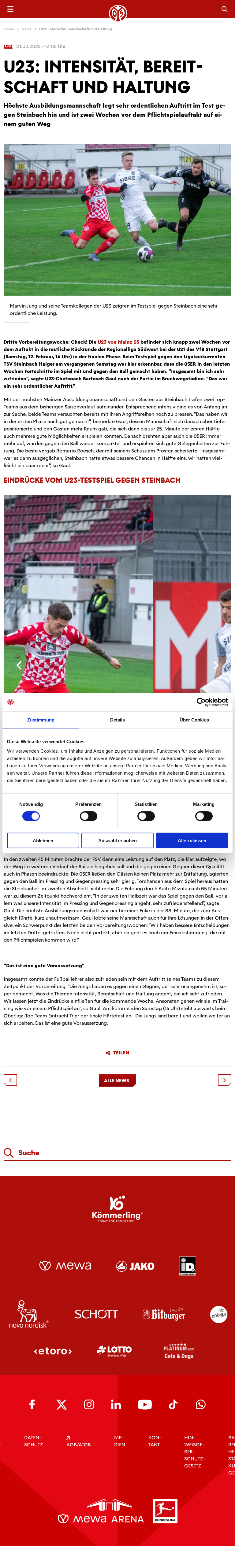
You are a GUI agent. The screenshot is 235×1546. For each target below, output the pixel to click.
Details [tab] (117, 719)
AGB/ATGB (78, 1444)
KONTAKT (154, 1441)
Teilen (121, 1052)
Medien (119, 1441)
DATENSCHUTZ (33, 1441)
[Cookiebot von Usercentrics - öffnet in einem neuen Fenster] (201, 702)
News (27, 29)
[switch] (88, 816)
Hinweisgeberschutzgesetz (194, 1451)
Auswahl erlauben (117, 840)
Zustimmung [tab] (40, 719)
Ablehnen (43, 840)
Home (9, 29)
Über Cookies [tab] (194, 719)
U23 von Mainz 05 (118, 342)
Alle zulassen (192, 840)
